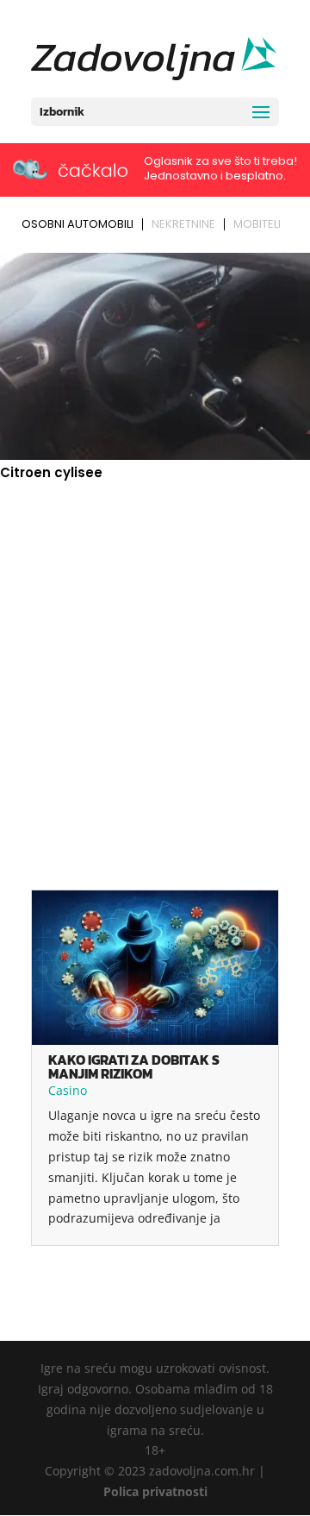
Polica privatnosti (155, 1491)
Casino (67, 1090)
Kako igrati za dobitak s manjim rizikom (134, 1066)
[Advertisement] (155, 656)
